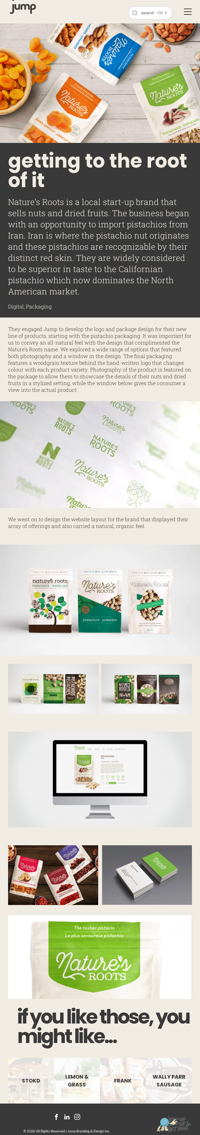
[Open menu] (188, 12)
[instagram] (77, 1117)
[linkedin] (66, 1117)
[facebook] (56, 1117)
